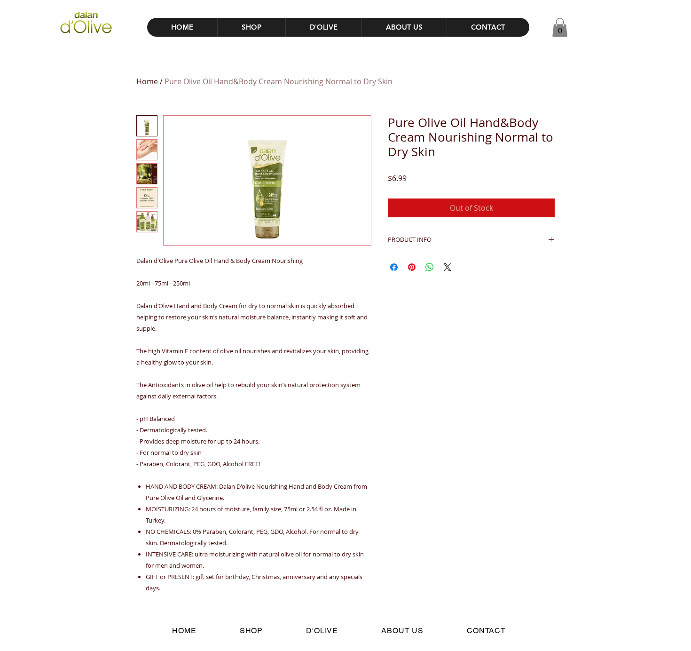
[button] (560, 27)
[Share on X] (447, 267)
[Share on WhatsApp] (429, 267)
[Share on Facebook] (394, 267)
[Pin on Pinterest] (411, 267)
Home (147, 81)
